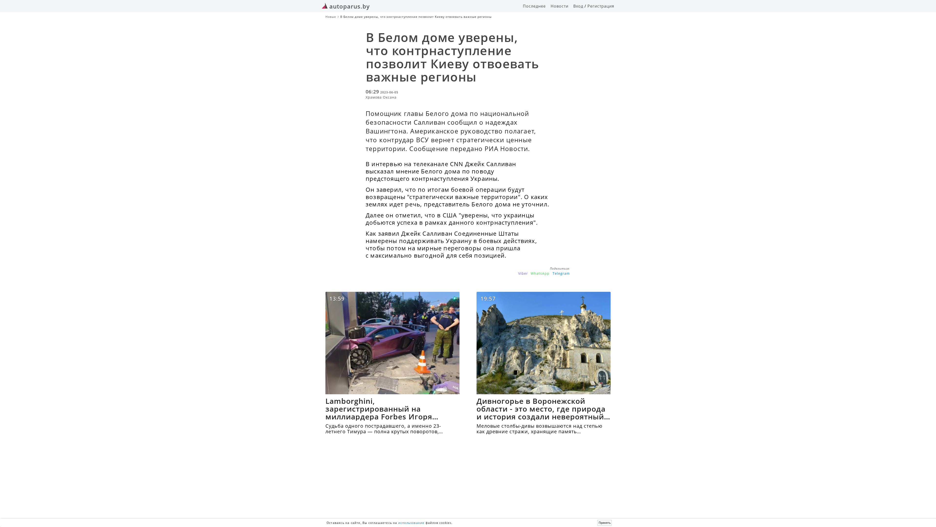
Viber (523, 273)
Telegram (561, 273)
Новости (559, 6)
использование (411, 523)
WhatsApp (540, 273)
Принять (605, 523)
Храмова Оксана (381, 97)
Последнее (534, 6)
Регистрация (600, 6)
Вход (578, 6)
